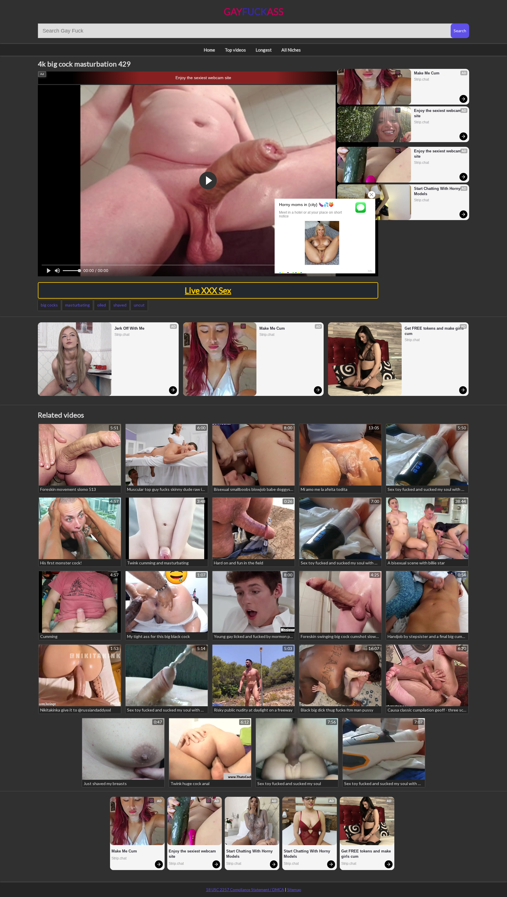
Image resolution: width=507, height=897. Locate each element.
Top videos (235, 49)
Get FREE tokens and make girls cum (435, 331)
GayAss (253, 11)
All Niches (291, 49)
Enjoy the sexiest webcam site (203, 77)
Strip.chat (421, 79)
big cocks (49, 304)
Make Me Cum (427, 73)
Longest (264, 49)
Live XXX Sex (208, 290)
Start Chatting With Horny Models (438, 191)
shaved (119, 304)
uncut (139, 304)
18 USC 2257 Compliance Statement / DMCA (245, 889)
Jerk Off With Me (129, 328)
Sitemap (294, 889)
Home (209, 49)
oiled (101, 304)
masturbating (77, 304)
